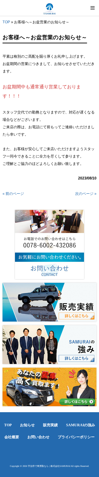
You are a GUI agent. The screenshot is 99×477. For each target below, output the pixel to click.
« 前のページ (13, 194)
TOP (6, 22)
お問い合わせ (38, 437)
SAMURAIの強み (80, 425)
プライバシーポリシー (76, 437)
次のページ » (85, 194)
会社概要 (11, 437)
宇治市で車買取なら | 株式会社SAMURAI (49, 466)
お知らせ (27, 425)
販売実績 (50, 425)
